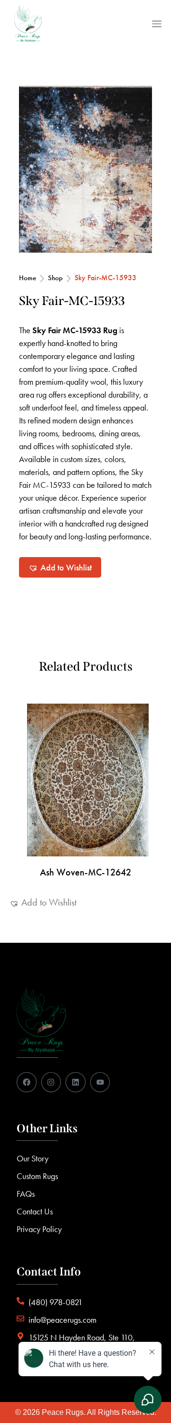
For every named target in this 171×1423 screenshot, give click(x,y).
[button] (60, 567)
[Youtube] (100, 1082)
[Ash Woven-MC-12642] (86, 780)
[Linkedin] (76, 1082)
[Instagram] (51, 1082)
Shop (55, 278)
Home (27, 278)
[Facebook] (27, 1082)
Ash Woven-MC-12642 (85, 872)
